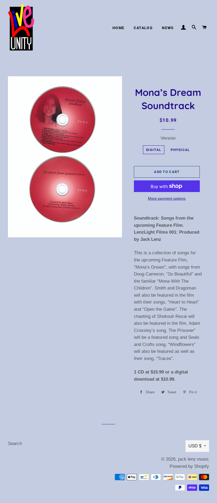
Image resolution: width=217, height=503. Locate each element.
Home (118, 28)
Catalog (143, 28)
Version (168, 138)
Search (15, 443)
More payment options (167, 198)
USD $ (194, 445)
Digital (153, 150)
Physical (180, 150)
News (168, 28)
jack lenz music (193, 459)
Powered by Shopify (189, 466)
